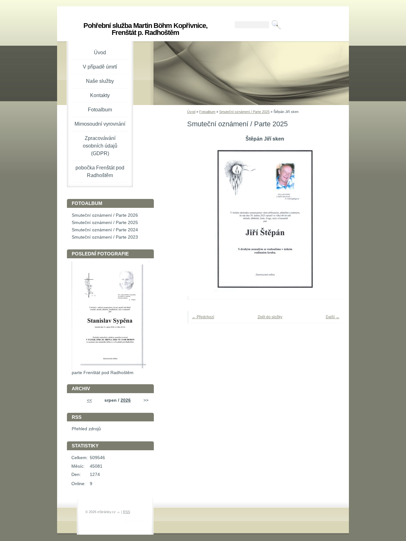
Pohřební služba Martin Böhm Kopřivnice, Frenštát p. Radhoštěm (145, 29)
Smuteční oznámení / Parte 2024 (105, 230)
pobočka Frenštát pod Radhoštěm (99, 171)
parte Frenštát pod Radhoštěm (103, 372)
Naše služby (100, 81)
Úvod (191, 112)
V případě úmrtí (100, 66)
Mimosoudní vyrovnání (100, 124)
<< (89, 400)
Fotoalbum (207, 112)
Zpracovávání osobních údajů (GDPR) (100, 145)
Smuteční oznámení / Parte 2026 (105, 215)
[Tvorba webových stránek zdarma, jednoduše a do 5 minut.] (119, 512)
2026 (126, 400)
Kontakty (100, 95)
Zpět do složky (270, 317)
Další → (332, 317)
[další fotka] (329, 219)
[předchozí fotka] (200, 219)
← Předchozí (203, 317)
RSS (126, 512)
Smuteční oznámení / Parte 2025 (244, 112)
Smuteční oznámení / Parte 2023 (105, 237)
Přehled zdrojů (86, 428)
